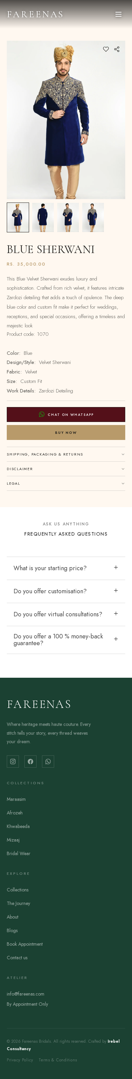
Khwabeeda (18, 826)
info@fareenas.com (25, 993)
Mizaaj (13, 839)
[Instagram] (13, 761)
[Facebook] (30, 761)
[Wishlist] (106, 49)
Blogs (12, 930)
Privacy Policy (20, 1060)
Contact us (17, 957)
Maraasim (16, 799)
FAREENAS (35, 14)
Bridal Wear (18, 853)
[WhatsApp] (48, 761)
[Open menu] (118, 14)
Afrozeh (15, 812)
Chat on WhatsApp (71, 414)
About (12, 916)
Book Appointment (25, 944)
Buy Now (66, 432)
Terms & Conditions (58, 1060)
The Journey (18, 903)
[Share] (116, 49)
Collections (17, 889)
